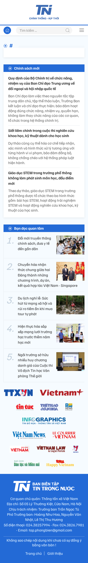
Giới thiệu (55, 553)
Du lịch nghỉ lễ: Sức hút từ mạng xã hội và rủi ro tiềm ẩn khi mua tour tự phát (35, 306)
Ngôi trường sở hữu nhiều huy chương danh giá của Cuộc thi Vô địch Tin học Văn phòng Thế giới (35, 365)
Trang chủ (33, 553)
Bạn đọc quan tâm (29, 228)
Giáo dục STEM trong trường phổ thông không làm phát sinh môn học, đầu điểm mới (41, 178)
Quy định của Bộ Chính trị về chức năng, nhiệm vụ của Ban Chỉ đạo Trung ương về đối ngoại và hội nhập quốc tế (41, 83)
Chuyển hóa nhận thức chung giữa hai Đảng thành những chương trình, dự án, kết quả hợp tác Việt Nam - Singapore (47, 275)
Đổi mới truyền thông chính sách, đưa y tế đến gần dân (34, 243)
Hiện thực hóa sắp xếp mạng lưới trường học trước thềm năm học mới (35, 334)
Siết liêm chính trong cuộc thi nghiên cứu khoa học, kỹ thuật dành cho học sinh (41, 133)
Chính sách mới (26, 68)
